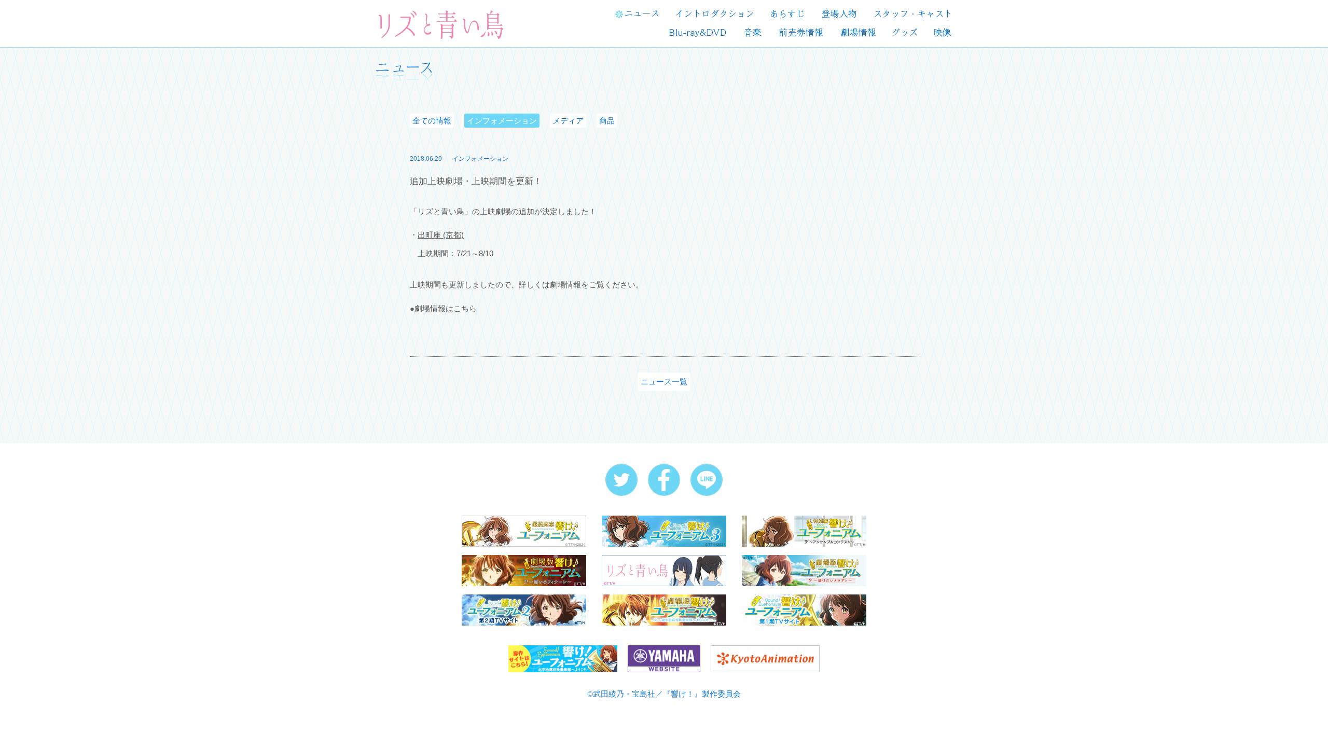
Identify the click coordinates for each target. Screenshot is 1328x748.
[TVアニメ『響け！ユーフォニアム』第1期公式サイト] (804, 609)
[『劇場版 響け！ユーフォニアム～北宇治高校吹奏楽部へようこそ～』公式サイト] (664, 609)
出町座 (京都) (441, 234)
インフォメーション (502, 120)
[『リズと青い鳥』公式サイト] (664, 569)
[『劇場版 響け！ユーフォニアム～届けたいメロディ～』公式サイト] (804, 569)
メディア (568, 120)
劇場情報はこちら (445, 308)
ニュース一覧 (664, 381)
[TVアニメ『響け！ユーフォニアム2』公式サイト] (524, 609)
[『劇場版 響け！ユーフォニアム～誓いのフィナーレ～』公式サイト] (524, 569)
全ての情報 (431, 120)
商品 (607, 120)
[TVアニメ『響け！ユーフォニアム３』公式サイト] (664, 530)
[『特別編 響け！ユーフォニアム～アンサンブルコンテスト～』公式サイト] (804, 530)
